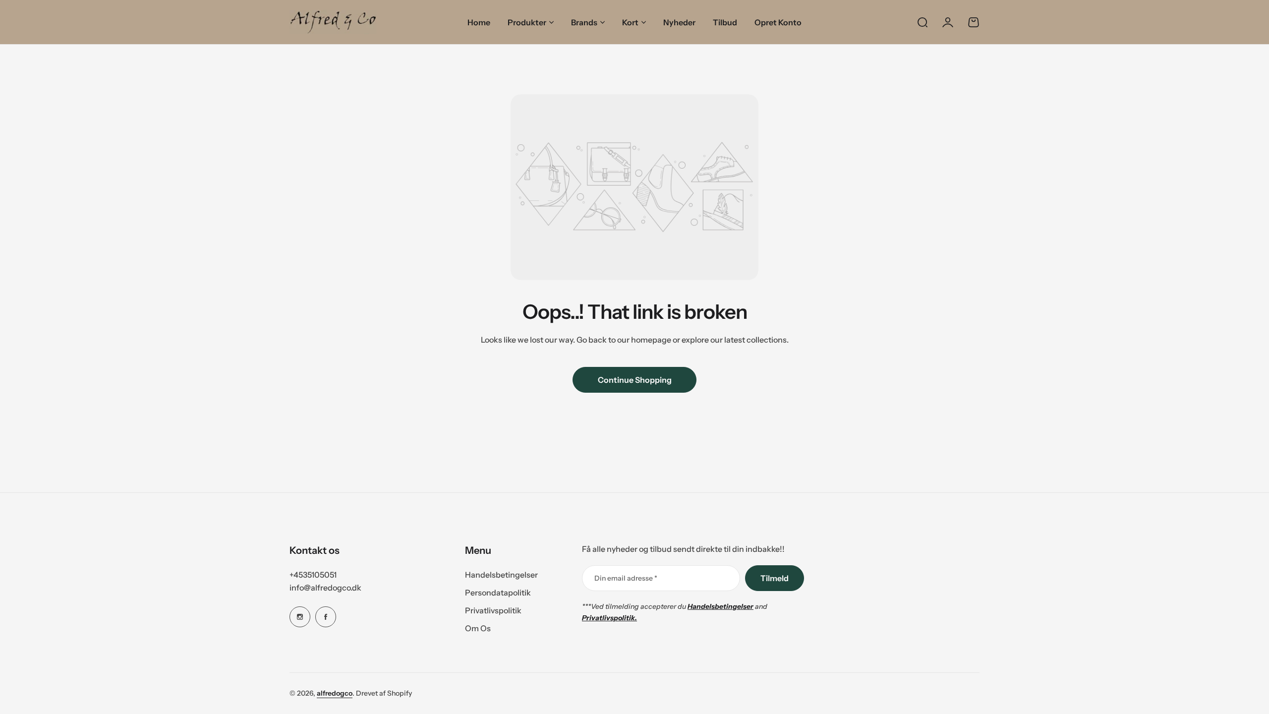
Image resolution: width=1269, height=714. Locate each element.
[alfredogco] (333, 22)
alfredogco (334, 693)
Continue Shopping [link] (635, 380)
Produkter (527, 22)
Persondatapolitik (498, 592)
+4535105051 (313, 575)
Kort (630, 22)
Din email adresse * (625, 578)
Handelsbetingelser (501, 575)
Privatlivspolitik (493, 610)
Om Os (478, 628)
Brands (584, 22)
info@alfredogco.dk (325, 588)
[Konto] (948, 22)
